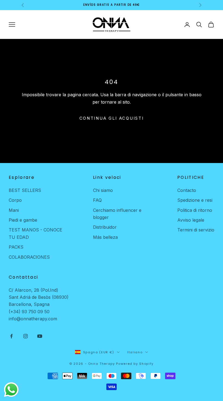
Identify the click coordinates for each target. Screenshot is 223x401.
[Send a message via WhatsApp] (11, 389)
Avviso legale (190, 220)
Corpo (15, 200)
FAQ (97, 200)
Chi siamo (103, 190)
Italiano (135, 352)
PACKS (16, 247)
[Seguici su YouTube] (39, 336)
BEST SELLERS (25, 190)
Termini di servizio (195, 230)
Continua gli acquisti (111, 118)
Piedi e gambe (23, 220)
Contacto (186, 190)
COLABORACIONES (29, 257)
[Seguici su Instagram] (25, 336)
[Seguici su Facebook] (11, 336)
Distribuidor (105, 227)
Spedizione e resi (194, 200)
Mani (14, 210)
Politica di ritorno (194, 210)
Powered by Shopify (135, 363)
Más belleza (105, 237)
